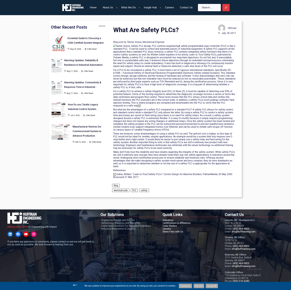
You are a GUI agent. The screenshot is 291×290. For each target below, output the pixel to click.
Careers (167, 228)
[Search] (226, 7)
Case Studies (170, 225)
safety (144, 190)
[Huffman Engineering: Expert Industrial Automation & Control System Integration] (73, 7)
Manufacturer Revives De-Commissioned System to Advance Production (87, 131)
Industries (168, 220)
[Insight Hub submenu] (160, 7)
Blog (116, 185)
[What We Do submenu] (139, 7)
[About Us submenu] (116, 7)
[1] (139, 105)
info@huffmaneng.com (243, 231)
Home (93, 7)
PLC (134, 190)
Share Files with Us (173, 231)
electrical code (121, 190)
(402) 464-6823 (241, 228)
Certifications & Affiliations (177, 223)
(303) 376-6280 (241, 281)
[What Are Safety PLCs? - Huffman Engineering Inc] (10, 234)
